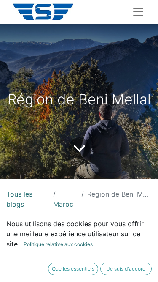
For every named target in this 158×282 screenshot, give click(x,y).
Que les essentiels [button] (73, 269)
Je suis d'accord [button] (126, 269)
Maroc (63, 204)
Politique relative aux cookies (58, 244)
